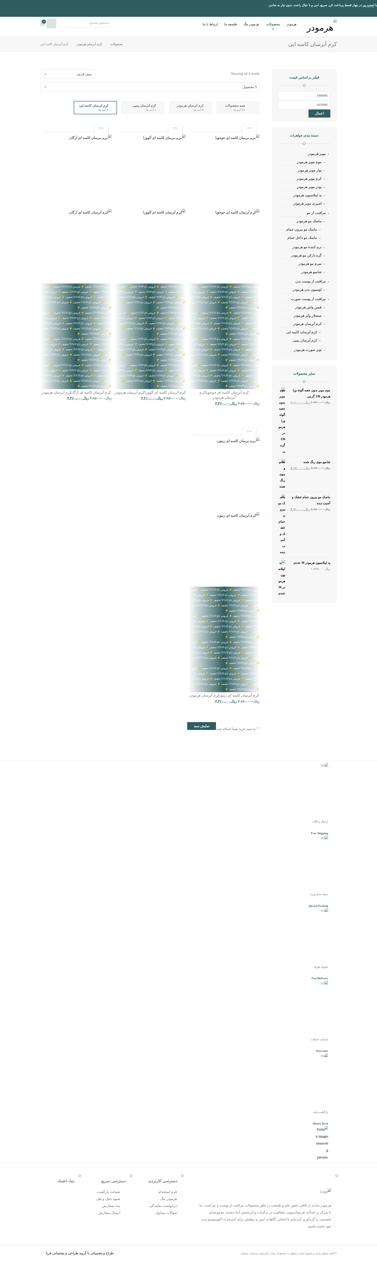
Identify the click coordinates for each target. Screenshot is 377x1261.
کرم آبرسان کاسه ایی (301, 332)
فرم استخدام (167, 1192)
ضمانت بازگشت (108, 1192)
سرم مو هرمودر (310, 263)
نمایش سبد (201, 726)
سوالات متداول (166, 1213)
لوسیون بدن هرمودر (307, 289)
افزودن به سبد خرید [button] (240, 413)
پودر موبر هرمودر (309, 187)
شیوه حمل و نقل (108, 1199)
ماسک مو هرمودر (309, 221)
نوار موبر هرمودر (309, 170)
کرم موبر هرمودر (309, 178)
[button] (42, 23)
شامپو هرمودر (311, 272)
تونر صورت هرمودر (308, 350)
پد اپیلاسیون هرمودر (307, 195)
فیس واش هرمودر (308, 307)
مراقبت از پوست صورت (308, 299)
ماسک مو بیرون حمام (301, 229)
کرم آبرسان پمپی (305, 340)
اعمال (319, 113)
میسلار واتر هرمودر (308, 315)
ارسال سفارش (109, 1213)
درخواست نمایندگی (163, 1206)
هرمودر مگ (168, 1199)
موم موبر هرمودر (309, 162)
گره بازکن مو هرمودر (306, 255)
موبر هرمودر (317, 153)
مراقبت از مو (316, 213)
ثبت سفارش (111, 1206)
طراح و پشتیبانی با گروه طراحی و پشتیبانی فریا (80, 1253)
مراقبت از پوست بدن (310, 281)
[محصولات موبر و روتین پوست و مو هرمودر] (320, 25)
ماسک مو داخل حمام (302, 237)
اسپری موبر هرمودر (307, 203)
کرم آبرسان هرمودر (307, 324)
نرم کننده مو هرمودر (307, 247)
